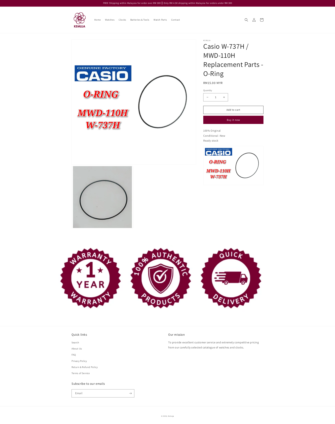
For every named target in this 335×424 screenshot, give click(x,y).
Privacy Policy (79, 361)
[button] (246, 20)
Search (75, 342)
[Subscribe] (130, 393)
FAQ (74, 354)
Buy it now (233, 119)
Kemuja (171, 416)
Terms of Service (81, 373)
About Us (77, 348)
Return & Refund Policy (85, 367)
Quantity (207, 90)
